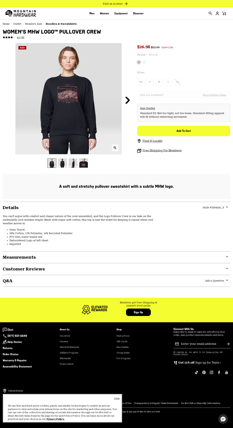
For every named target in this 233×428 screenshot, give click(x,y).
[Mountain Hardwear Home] (20, 13)
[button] (127, 100)
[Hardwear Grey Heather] (144, 62)
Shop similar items (214, 95)
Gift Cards (121, 341)
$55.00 (155, 47)
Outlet (17, 24)
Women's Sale (33, 24)
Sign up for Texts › (197, 362)
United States (15, 391)
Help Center (15, 342)
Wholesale (65, 358)
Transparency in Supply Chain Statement (156, 403)
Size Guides (147, 108)
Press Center (67, 364)
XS (140, 82)
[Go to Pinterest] (204, 374)
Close (117, 398)
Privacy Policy (180, 354)
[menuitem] (92, 13)
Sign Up (138, 312)
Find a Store (122, 336)
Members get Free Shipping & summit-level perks (138, 304)
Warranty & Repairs (14, 360)
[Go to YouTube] (226, 374)
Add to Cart (184, 130)
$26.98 (144, 47)
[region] (62, 408)
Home (6, 24)
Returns (7, 348)
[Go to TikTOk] (196, 374)
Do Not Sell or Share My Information (200, 403)
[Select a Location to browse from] (5, 391)
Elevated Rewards (69, 347)
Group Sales (123, 353)
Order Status (10, 354)
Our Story (65, 336)
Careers (64, 341)
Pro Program (123, 358)
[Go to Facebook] (219, 374)
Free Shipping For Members (162, 150)
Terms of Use (212, 352)
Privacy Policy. (55, 419)
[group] (138, 304)
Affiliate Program (69, 353)
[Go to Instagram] (211, 374)
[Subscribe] (228, 344)
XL (177, 82)
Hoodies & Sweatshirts (61, 24)
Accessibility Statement (17, 366)
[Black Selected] (138, 62)
